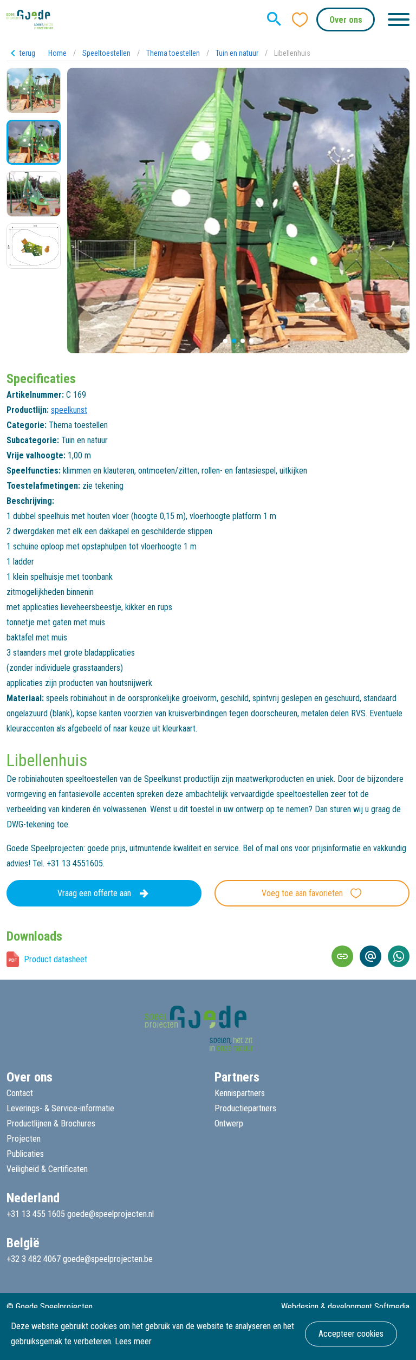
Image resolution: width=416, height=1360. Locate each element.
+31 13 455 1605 (35, 1214)
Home (57, 53)
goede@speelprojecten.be (108, 1259)
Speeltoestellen (106, 53)
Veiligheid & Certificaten (47, 1169)
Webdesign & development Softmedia (345, 1306)
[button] (225, 341)
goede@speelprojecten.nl (110, 1214)
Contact (19, 1093)
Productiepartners (245, 1108)
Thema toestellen (173, 53)
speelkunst (69, 410)
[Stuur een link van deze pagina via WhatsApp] (399, 956)
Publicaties (25, 1154)
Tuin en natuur (237, 53)
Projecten (23, 1139)
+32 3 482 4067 (33, 1259)
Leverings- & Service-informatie (60, 1108)
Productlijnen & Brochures (50, 1123)
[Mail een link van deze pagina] (370, 956)
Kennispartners (239, 1093)
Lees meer (133, 1341)
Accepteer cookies (351, 1334)
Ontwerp (228, 1123)
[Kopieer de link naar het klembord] (342, 956)
